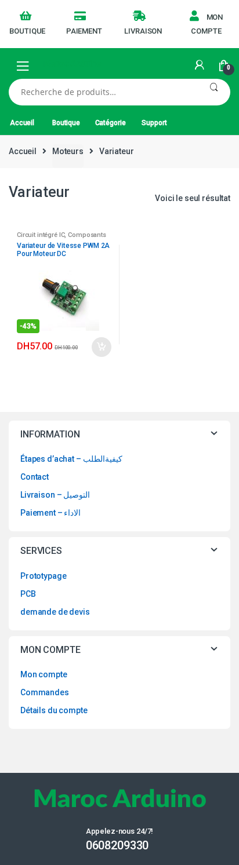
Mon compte (207, 24)
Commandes (44, 692)
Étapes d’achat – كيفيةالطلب (71, 458)
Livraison (143, 31)
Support (154, 123)
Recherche (213, 92)
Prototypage (43, 576)
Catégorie (110, 123)
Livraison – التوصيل (55, 494)
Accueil (22, 123)
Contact (34, 476)
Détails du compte (54, 710)
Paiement (84, 31)
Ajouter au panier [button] (100, 347)
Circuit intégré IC (40, 235)
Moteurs (68, 151)
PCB (28, 593)
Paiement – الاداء (50, 512)
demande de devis (55, 611)
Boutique (27, 31)
